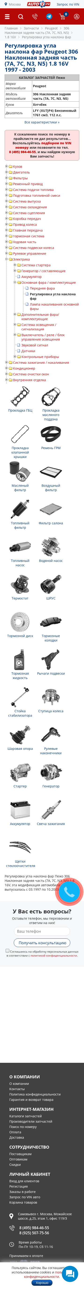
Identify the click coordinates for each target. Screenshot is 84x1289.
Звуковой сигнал (34, 345)
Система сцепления (29, 213)
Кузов (17, 166)
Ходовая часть (24, 242)
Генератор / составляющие (43, 271)
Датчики (28, 351)
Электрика (21, 259)
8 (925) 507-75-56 (34, 1232)
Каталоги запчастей (25, 1116)
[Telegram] (49, 18)
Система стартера (36, 265)
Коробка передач (27, 218)
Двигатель (21, 172)
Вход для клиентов (24, 1181)
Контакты (17, 1089)
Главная (11, 28)
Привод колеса (25, 224)
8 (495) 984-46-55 (34, 1227)
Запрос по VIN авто (24, 1197)
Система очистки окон (31, 374)
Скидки (15, 1164)
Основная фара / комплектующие (48, 282)
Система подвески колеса (33, 247)
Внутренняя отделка (29, 380)
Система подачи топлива (33, 189)
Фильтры (20, 178)
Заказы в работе (22, 1191)
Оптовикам (18, 1159)
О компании (19, 1083)
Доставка (16, 1137)
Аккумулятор (31, 276)
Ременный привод (28, 184)
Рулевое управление (29, 253)
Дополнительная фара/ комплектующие (40, 316)
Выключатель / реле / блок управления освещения (43, 337)
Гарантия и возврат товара (31, 1099)
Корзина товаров (23, 1202)
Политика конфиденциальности (35, 1094)
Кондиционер (24, 368)
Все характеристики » (42, 122)
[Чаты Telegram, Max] (70, 1274)
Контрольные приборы (40, 356)
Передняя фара (42, 288)
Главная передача (28, 230)
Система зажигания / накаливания (41, 362)
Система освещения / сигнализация (38, 326)
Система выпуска (27, 201)
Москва (15, 4)
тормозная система (28, 236)
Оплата (15, 1132)
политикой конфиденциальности (54, 955)
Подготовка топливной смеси (36, 195)
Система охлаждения (30, 207)
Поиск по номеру (23, 1127)
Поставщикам (20, 1154)
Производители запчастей (30, 1121)
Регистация (18, 1186)
